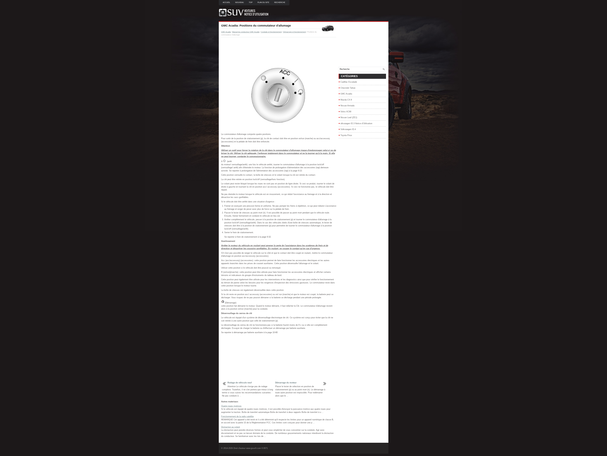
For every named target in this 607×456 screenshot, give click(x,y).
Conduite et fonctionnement (271, 32)
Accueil (226, 2)
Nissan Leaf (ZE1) (348, 117)
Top (250, 2)
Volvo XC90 (345, 111)
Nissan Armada (347, 105)
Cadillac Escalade (348, 82)
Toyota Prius (346, 135)
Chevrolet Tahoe (347, 88)
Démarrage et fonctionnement (294, 32)
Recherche (279, 2)
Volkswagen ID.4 (348, 129)
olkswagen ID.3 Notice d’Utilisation (356, 123)
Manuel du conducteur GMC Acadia (245, 32)
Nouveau (239, 2)
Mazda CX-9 (346, 100)
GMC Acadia (226, 32)
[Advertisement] (278, 48)
